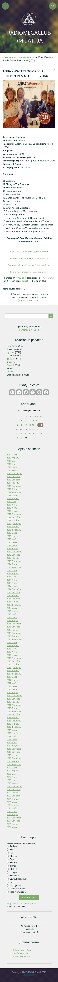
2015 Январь (13, 601)
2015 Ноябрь (13, 629)
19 (33, 429)
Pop (12, 853)
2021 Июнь (12, 811)
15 (17, 429)
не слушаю (15, 885)
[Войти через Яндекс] (32, 392)
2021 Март (12, 801)
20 (36, 429)
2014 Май (11, 576)
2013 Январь (13, 526)
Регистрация (25, 300)
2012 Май (11, 501)
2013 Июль (12, 545)
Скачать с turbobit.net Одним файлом (29, 271)
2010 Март (12, 454)
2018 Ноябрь (13, 717)
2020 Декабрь (14, 795)
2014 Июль (12, 582)
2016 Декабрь (14, 667)
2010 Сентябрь (14, 473)
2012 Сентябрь (14, 514)
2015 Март (12, 607)
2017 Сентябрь (14, 695)
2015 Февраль (14, 604)
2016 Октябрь (13, 661)
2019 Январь (13, 723)
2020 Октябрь (13, 789)
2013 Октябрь (13, 554)
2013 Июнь (12, 542)
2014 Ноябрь (13, 595)
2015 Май (11, 614)
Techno (13, 846)
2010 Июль (12, 467)
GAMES (10, 365)
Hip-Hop (13, 862)
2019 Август (12, 745)
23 (21, 433)
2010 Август (12, 470)
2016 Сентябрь (14, 658)
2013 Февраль (14, 529)
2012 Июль (12, 507)
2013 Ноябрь (13, 557)
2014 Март (12, 570)
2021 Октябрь (13, 820)
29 (17, 437)
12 (33, 425)
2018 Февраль (14, 711)
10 (26, 425)
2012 (15, 57)
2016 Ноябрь (13, 664)
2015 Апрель (13, 611)
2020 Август (12, 783)
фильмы (11, 358)
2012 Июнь (12, 504)
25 (30, 433)
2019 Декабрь (14, 758)
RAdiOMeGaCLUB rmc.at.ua (29, 36)
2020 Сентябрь (14, 786)
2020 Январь (13, 761)
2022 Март (12, 827)
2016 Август (12, 654)
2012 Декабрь (14, 523)
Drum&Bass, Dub (18, 879)
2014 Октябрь (13, 592)
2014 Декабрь (14, 598)
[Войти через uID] (12, 392)
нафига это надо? (18, 888)
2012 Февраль (14, 492)
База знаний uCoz (22, 956)
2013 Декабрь (14, 561)
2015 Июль (12, 617)
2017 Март (12, 676)
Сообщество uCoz (22, 953)
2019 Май (11, 736)
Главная (6, 57)
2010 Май (11, 460)
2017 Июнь (12, 686)
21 (40, 429)
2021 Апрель (13, 805)
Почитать (12, 345)
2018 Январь (13, 708)
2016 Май (11, 648)
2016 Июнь (12, 651)
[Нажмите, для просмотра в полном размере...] (29, 126)
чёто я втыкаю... (18, 892)
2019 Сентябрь (14, 748)
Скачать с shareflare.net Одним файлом (29, 258)
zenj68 (25, 280)
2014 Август (12, 586)
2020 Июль (12, 780)
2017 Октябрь (13, 698)
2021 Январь (13, 798)
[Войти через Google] (39, 392)
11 (30, 425)
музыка (20, 277)
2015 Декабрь (14, 633)
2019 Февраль (14, 726)
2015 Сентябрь (14, 623)
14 (32, 57)
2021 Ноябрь (13, 823)
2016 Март (12, 642)
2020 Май (11, 773)
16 (21, 429)
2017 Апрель (13, 680)
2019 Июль (12, 742)
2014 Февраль (14, 567)
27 (36, 433)
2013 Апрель (13, 536)
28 (40, 433)
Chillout (13, 869)
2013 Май (11, 539)
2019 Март (12, 730)
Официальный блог (23, 950)
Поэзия (10, 371)
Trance (13, 866)
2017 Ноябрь (13, 701)
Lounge (13, 872)
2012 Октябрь (13, 517)
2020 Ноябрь (13, 792)
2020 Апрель (13, 770)
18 (30, 429)
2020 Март (12, 767)
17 (26, 429)
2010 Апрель (13, 457)
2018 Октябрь (13, 714)
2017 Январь (13, 670)
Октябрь (24, 57)
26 (33, 433)
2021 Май (11, 808)
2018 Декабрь (14, 720)
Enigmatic (14, 875)
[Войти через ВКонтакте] (19, 392)
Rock (12, 849)
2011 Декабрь (14, 486)
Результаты (13, 903)
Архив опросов (28, 903)
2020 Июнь (12, 776)
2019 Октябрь (13, 751)
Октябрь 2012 (29, 410)
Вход (36, 300)
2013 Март (12, 532)
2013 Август (12, 548)
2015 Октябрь (13, 626)
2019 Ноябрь (13, 755)
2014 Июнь (12, 579)
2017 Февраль (14, 673)
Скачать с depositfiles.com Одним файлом (29, 265)
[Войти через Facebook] (26, 392)
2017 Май (11, 683)
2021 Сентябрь (14, 817)
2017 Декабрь (14, 705)
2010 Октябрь (13, 476)
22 (17, 433)
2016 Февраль (14, 639)
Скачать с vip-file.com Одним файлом (29, 251)
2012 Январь (13, 489)
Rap (12, 859)
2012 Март (12, 495)
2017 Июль (12, 689)
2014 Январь (13, 564)
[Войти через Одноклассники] (46, 392)
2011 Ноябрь (13, 482)
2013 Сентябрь (14, 551)
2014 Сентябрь (14, 589)
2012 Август (12, 511)
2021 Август (12, 814)
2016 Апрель (13, 645)
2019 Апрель (13, 733)
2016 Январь (13, 636)
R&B (12, 882)
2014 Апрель (13, 573)
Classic (13, 856)
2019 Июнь (12, 739)
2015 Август (12, 620)
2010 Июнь (12, 464)
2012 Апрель (13, 498)
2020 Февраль (14, 764)
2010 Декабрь (14, 479)
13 (36, 425)
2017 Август (12, 692)
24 (26, 433)
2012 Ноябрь (13, 520)
